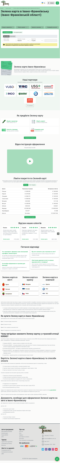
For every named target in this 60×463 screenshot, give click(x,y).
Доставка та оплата (24, 436)
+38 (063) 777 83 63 (49, 435)
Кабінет (52, 3)
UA (44, 3)
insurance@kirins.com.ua (50, 438)
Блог (20, 433)
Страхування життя (6, 450)
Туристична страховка (6, 441)
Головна (1, 8)
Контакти (21, 438)
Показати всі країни (30, 217)
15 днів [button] (33, 40)
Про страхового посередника (26, 440)
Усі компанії (30, 105)
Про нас (21, 431)
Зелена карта (8, 8)
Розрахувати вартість (51, 40)
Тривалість (33, 39)
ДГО (2, 436)
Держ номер (6, 39)
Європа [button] (20, 40)
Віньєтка (3, 445)
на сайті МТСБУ (53, 390)
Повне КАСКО (4, 435)
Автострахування (7, 429)
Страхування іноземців (7, 452)
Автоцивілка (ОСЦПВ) (6, 431)
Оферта (21, 435)
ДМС (2, 453)
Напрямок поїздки (21, 39)
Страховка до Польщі (6, 443)
